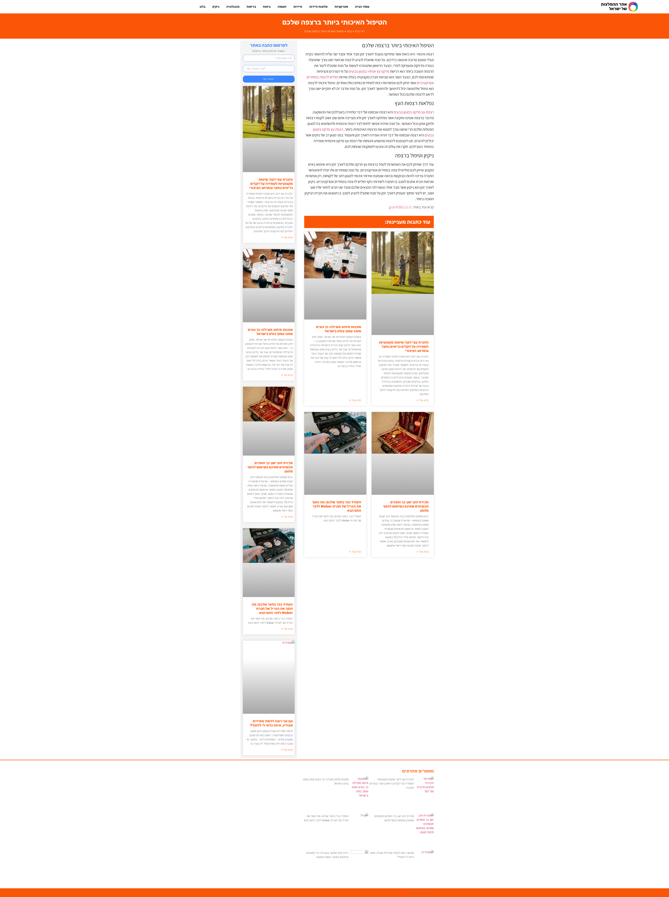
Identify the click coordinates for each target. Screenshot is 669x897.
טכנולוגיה (233, 7)
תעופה (282, 7)
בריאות (251, 7)
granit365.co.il (400, 207)
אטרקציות (341, 7)
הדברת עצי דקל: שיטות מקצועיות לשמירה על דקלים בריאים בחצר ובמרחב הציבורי (404, 346)
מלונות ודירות (318, 7)
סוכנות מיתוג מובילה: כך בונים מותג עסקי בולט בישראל (338, 329)
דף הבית (359, 31)
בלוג (202, 7)
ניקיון (215, 7)
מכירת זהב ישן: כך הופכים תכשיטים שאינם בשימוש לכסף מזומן (406, 506)
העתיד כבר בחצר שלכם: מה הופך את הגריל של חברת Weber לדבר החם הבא (336, 506)
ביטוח (267, 7)
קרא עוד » (423, 400)
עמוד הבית (362, 7)
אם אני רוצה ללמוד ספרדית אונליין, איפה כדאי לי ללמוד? (271, 723)
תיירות (297, 7)
